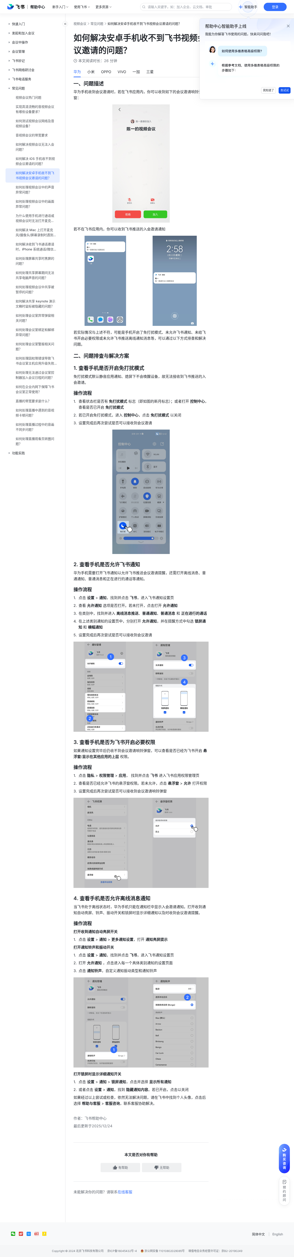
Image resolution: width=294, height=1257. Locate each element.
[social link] (15, 1234)
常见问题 (96, 24)
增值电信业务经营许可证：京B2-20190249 (215, 1251)
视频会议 (80, 24)
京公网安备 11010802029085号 (164, 1251)
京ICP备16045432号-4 (122, 1251)
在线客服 (125, 1192)
